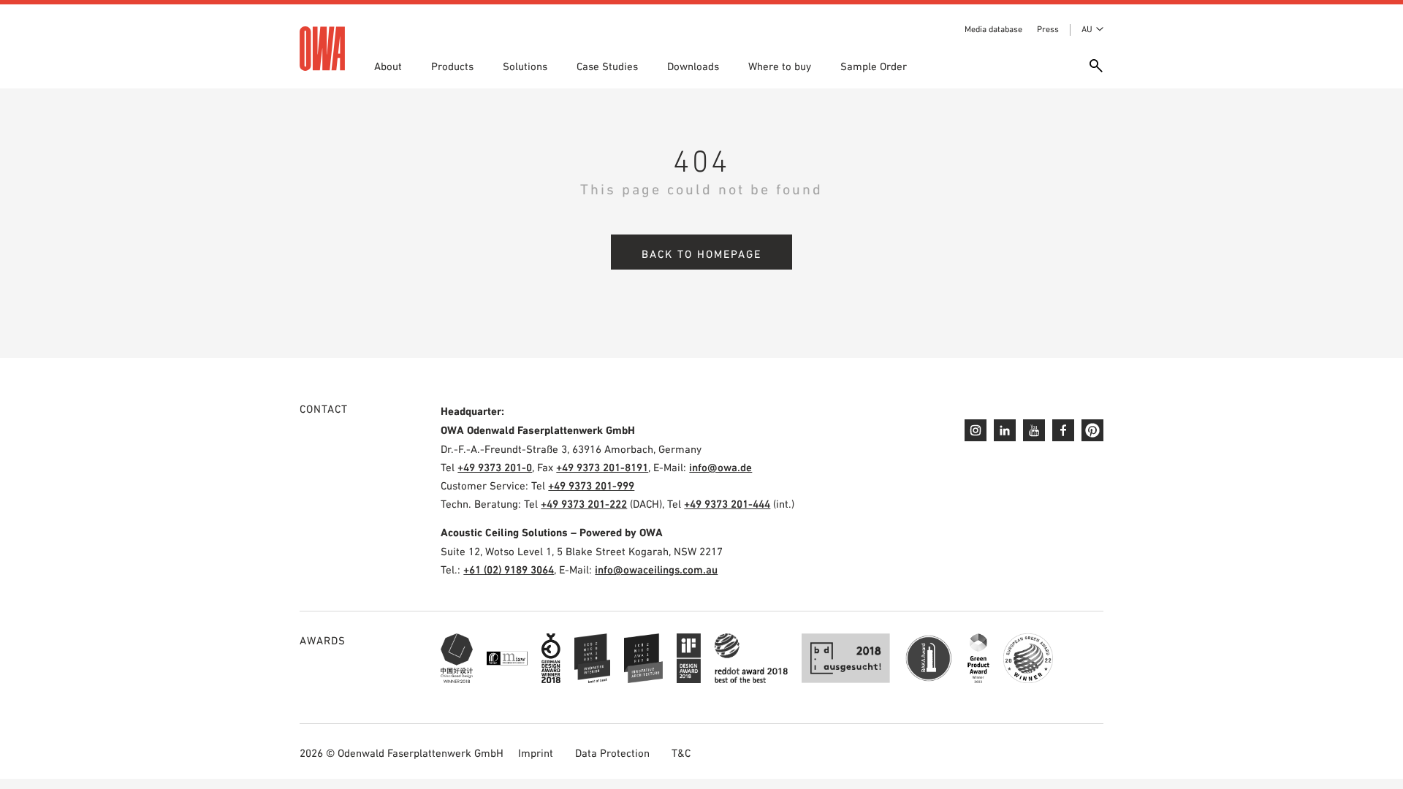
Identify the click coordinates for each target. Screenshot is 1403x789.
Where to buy (779, 66)
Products (452, 66)
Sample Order (873, 66)
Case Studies (607, 66)
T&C (681, 753)
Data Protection (612, 753)
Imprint (535, 753)
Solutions (525, 66)
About (388, 66)
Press (1048, 29)
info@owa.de (720, 467)
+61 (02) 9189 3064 (508, 569)
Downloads (693, 66)
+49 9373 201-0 (494, 467)
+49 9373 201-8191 (602, 467)
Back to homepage (701, 254)
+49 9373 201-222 (584, 504)
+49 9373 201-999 (591, 485)
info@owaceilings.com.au (656, 569)
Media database (993, 29)
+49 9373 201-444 (727, 504)
